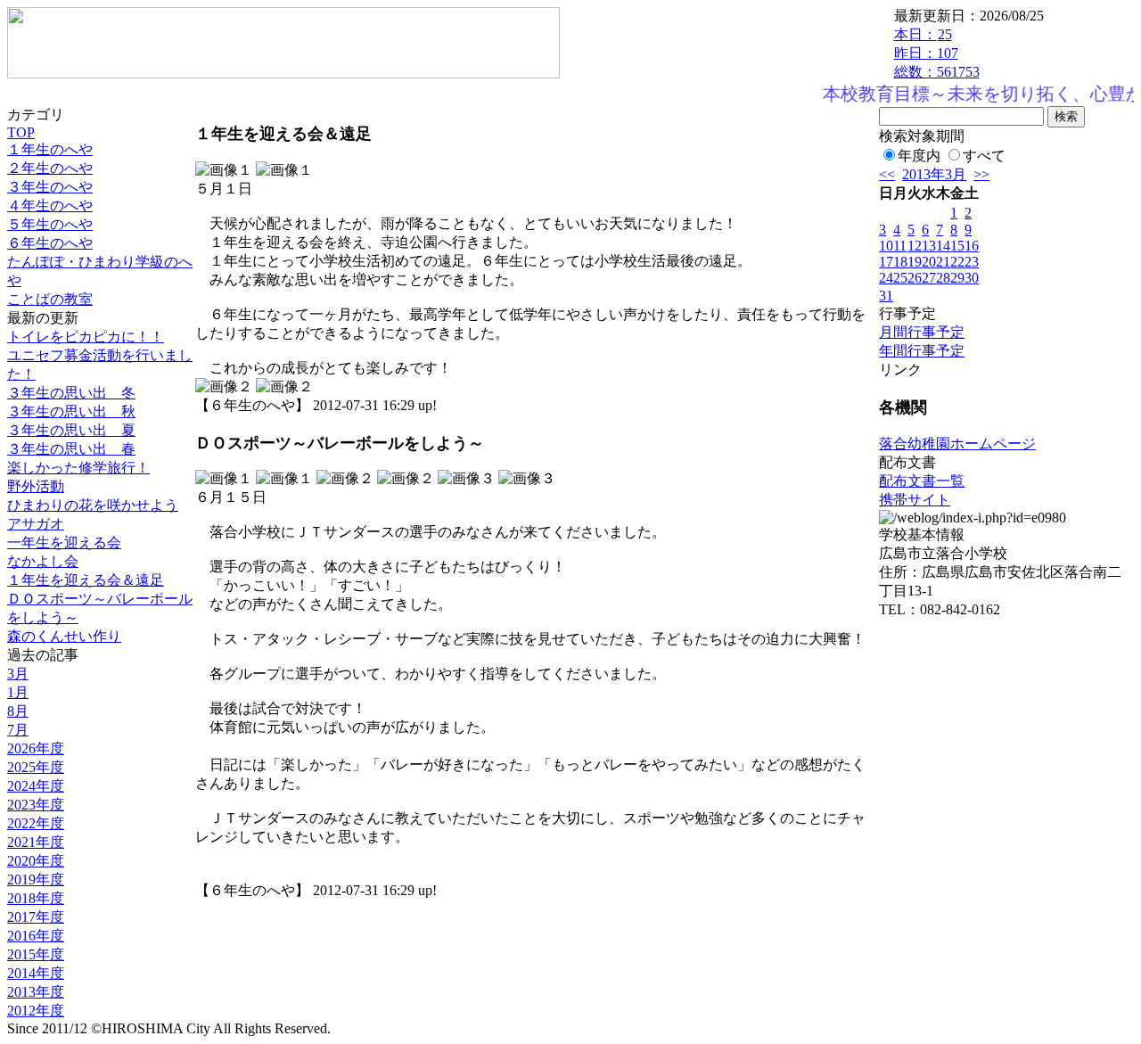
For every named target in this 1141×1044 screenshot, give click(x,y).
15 (957, 245)
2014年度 (35, 973)
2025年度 (35, 767)
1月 (18, 692)
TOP (21, 132)
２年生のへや (50, 168)
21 (943, 261)
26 (914, 277)
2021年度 (35, 842)
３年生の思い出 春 (71, 448)
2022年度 (35, 823)
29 (957, 277)
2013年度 (35, 991)
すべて (984, 155)
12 (914, 245)
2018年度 (35, 898)
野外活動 (35, 486)
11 (900, 245)
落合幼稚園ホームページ (957, 443)
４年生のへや (50, 205)
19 (914, 261)
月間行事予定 (922, 332)
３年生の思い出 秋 (71, 411)
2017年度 (35, 917)
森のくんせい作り (64, 636)
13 (929, 245)
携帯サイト (914, 499)
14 (943, 245)
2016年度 (35, 935)
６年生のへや (50, 243)
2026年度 (35, 748)
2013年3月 (934, 174)
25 (900, 277)
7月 (18, 729)
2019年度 (35, 879)
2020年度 (35, 860)
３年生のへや (50, 186)
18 (900, 261)
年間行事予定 (922, 350)
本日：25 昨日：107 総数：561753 (937, 53)
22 (957, 261)
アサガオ (35, 523)
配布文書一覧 (922, 481)
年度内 (919, 155)
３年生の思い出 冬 (71, 392)
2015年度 (35, 954)
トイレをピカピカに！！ (85, 336)
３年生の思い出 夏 (71, 430)
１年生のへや (50, 149)
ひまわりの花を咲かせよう (92, 505)
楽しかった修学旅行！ (78, 467)
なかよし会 (42, 561)
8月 (18, 711)
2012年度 (35, 1010)
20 (929, 261)
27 (929, 277)
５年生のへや (50, 224)
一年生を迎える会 (64, 542)
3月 (18, 673)
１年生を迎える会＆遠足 (85, 580)
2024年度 (35, 785)
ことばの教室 (50, 299)
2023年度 (35, 804)
